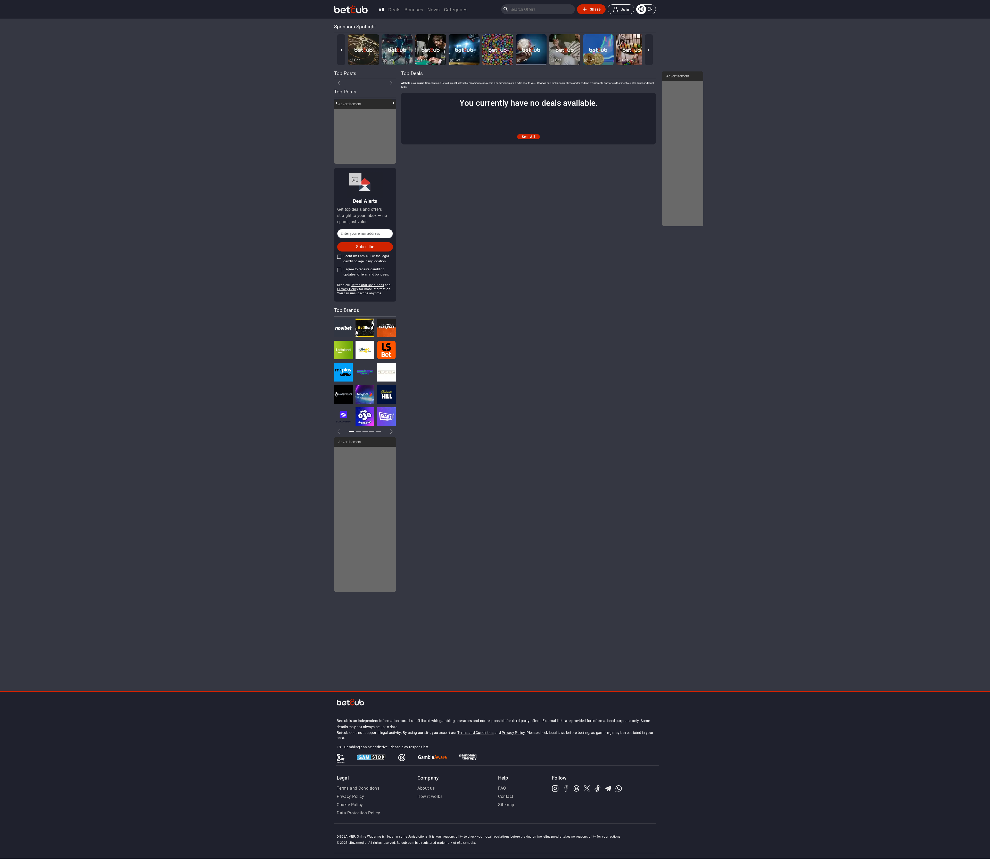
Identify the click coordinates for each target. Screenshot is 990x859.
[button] (646, 9)
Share (595, 9)
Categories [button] (456, 9)
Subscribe (365, 246)
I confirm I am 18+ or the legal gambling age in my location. (366, 258)
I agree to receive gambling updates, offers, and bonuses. (366, 271)
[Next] (649, 49)
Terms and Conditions (367, 285)
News (433, 9)
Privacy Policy (347, 289)
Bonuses (414, 9)
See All (528, 137)
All (381, 9)
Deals (394, 9)
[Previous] (341, 49)
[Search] (505, 9)
